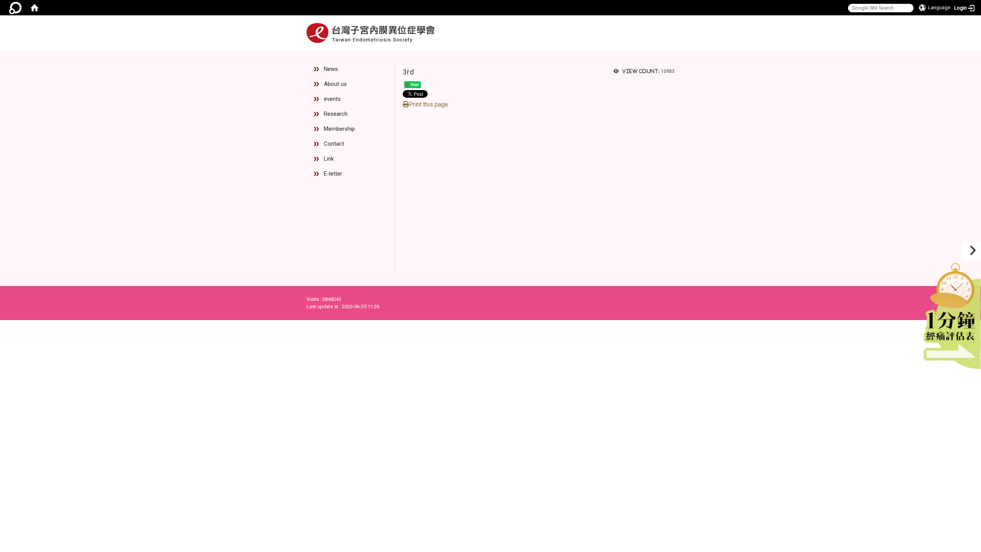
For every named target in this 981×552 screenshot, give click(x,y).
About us (335, 83)
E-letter (333, 173)
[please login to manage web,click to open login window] (15, 7)
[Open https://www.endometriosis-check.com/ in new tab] (952, 314)
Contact (334, 143)
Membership (339, 128)
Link (329, 158)
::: (668, 54)
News (331, 69)
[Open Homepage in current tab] (34, 7)
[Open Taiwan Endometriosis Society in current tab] (371, 33)
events (332, 98)
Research (336, 113)
